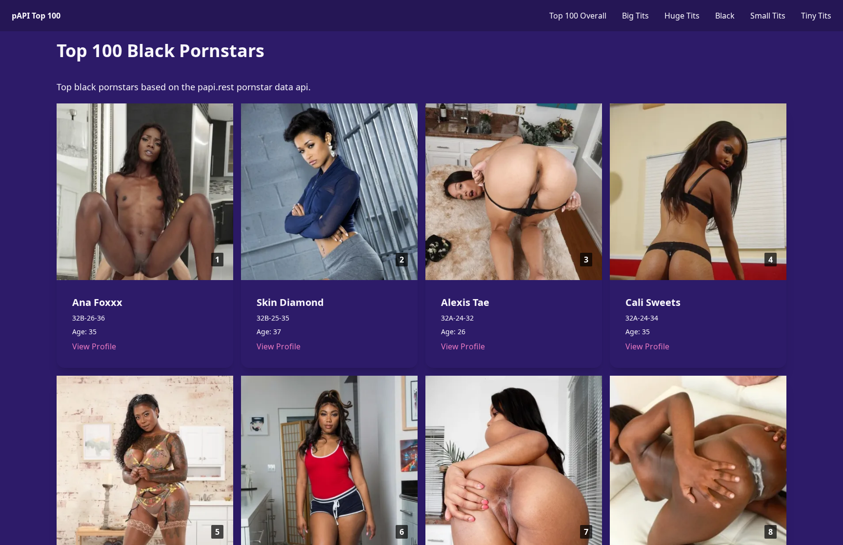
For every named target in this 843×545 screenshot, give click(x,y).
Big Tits (635, 15)
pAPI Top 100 (36, 15)
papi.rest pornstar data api (253, 87)
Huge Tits (682, 15)
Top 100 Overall (577, 15)
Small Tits (767, 15)
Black (725, 15)
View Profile (94, 346)
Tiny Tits (816, 15)
